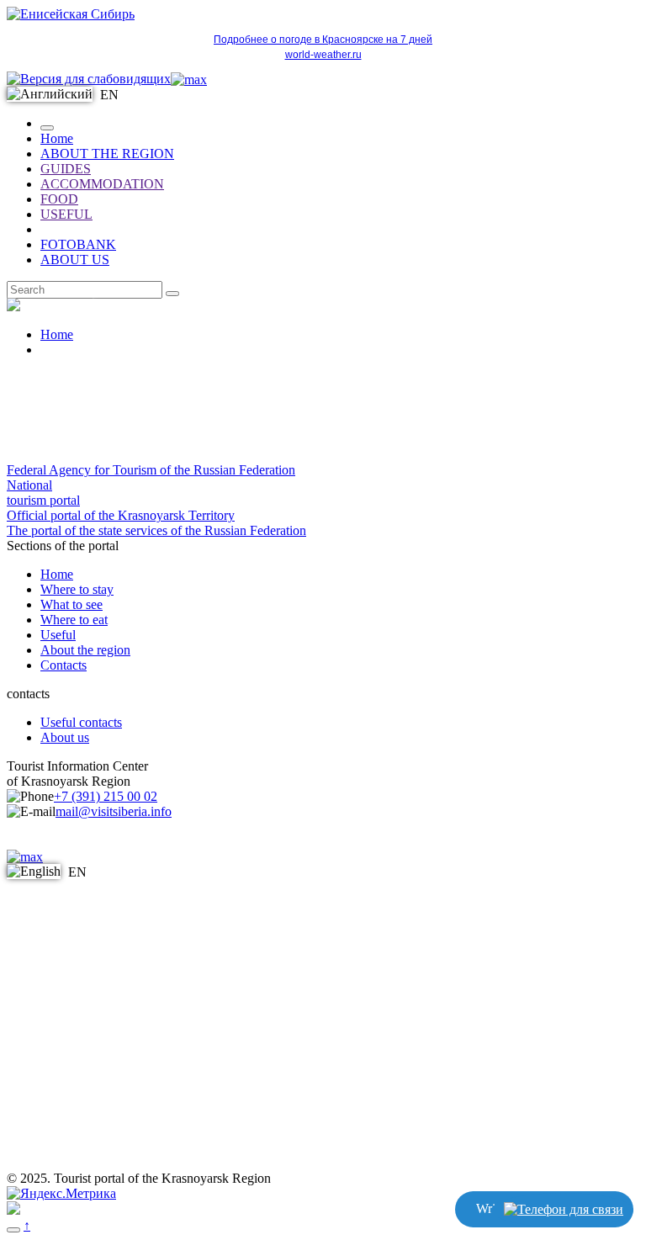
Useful (58, 635)
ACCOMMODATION (102, 184)
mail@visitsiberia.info (114, 811)
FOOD (59, 199)
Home (56, 138)
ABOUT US (74, 259)
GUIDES (65, 169)
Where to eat (74, 619)
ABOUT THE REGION (107, 153)
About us (64, 737)
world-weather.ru (323, 55)
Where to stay (77, 589)
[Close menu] (47, 127)
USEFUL (66, 214)
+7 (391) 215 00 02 (105, 796)
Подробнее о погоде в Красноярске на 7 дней (323, 39)
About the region (85, 650)
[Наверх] (13, 1229)
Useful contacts (81, 722)
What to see (71, 604)
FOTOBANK (78, 244)
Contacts (63, 665)
